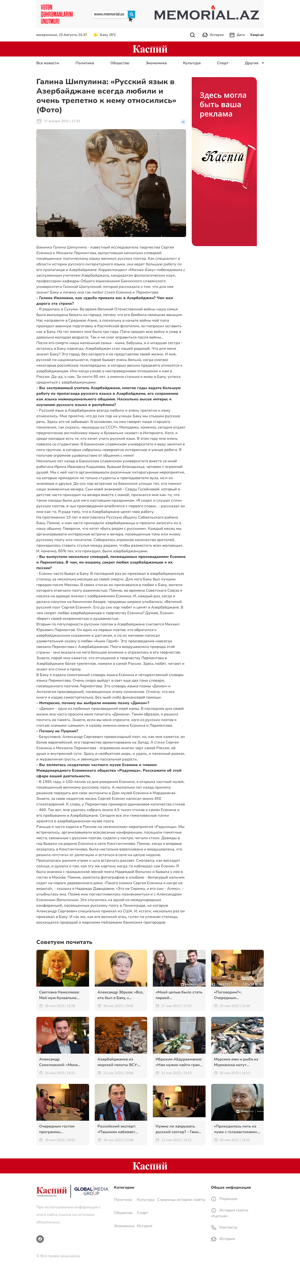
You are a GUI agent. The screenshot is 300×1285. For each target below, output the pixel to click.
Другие (252, 63)
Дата (241, 35)
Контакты (227, 1227)
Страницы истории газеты (181, 1199)
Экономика (156, 63)
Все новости (47, 63)
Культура (192, 63)
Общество (119, 63)
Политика (84, 63)
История (217, 35)
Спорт (223, 63)
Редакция (227, 1198)
